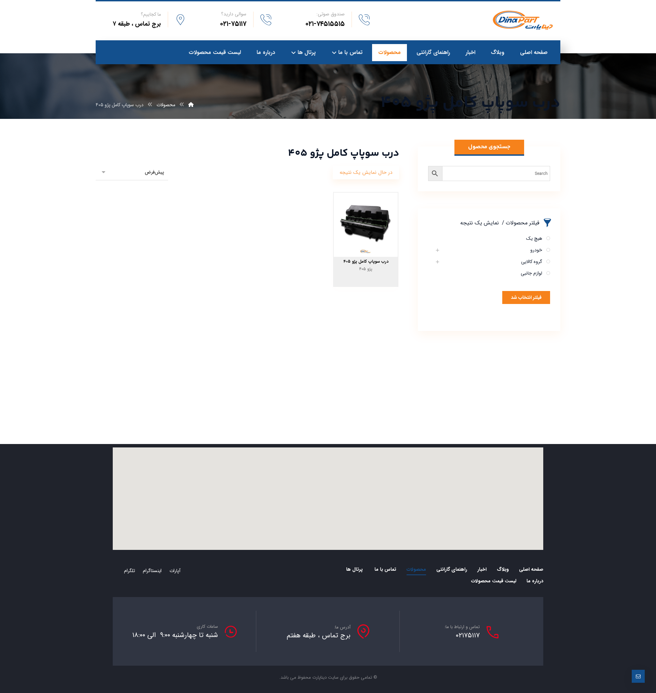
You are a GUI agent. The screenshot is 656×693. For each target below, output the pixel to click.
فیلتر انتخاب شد (526, 297)
